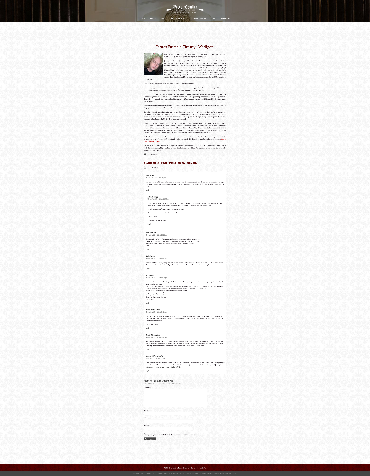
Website (146, 425)
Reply (147, 190)
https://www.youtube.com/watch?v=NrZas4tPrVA (163, 367)
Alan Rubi (150, 275)
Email (146, 418)
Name (146, 410)
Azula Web (203, 468)
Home (142, 18)
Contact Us (225, 18)
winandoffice (168, 473)
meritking (210, 473)
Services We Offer (178, 18)
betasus (216, 473)
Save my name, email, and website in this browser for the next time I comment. (171, 435)
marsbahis (203, 473)
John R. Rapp (153, 197)
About (152, 18)
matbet (143, 473)
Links (214, 18)
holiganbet (136, 473)
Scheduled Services (198, 18)
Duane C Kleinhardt (154, 356)
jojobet (155, 473)
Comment (147, 387)
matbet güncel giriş (225, 473)
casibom (148, 473)
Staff (162, 18)
